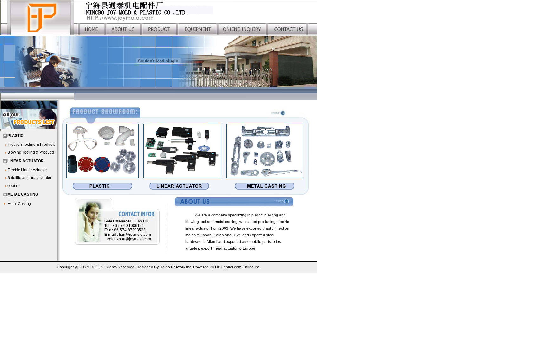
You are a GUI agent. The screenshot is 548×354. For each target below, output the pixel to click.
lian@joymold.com (135, 234)
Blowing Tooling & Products (31, 152)
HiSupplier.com (228, 267)
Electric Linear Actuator (27, 170)
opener (13, 185)
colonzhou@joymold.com (129, 239)
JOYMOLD (88, 267)
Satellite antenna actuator (29, 178)
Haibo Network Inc (175, 267)
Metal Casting (19, 204)
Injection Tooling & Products (31, 144)
